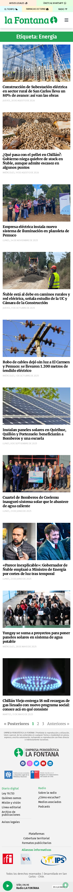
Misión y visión (11, 802)
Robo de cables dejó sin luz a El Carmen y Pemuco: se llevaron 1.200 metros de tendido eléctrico (36, 366)
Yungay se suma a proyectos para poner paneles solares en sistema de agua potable (36, 637)
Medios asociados (49, 802)
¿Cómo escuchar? (49, 797)
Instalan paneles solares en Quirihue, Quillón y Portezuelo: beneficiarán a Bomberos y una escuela (34, 434)
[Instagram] (29, 763)
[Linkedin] (50, 763)
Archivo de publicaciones (11, 813)
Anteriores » (58, 723)
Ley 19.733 (8, 793)
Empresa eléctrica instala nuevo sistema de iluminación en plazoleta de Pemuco (36, 230)
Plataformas (36, 833)
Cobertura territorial (36, 838)
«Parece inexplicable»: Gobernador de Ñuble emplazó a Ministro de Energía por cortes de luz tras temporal (35, 569)
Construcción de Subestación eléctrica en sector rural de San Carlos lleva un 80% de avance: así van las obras (35, 91)
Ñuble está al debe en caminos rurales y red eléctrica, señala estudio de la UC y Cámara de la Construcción (36, 298)
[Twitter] (36, 763)
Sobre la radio (47, 792)
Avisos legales (11, 822)
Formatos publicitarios (36, 843)
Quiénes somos (11, 798)
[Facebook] (23, 763)
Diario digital (10, 788)
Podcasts (44, 806)
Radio (42, 788)
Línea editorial (11, 807)
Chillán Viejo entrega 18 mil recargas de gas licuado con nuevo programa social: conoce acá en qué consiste (36, 704)
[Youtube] (43, 763)
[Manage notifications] (65, 885)
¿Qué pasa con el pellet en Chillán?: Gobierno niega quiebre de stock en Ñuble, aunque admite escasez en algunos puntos (33, 161)
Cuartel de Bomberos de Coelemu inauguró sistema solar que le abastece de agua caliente (35, 501)
